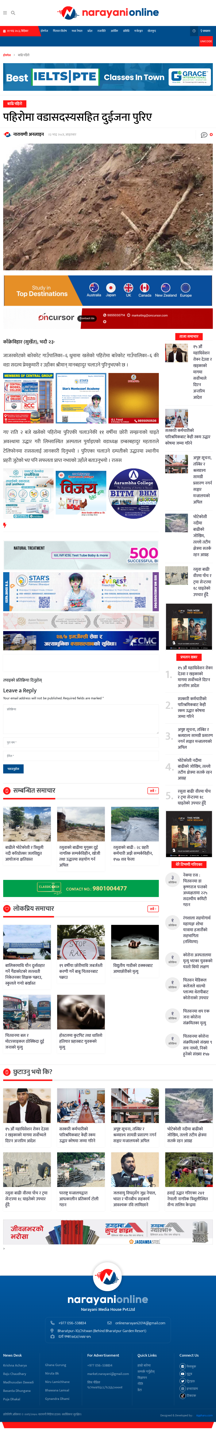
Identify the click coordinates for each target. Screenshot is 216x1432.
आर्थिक (114, 31)
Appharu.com (204, 1415)
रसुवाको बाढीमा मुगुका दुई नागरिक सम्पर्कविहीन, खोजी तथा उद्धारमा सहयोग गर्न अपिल (79, 856)
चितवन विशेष (60, 31)
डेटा (140, 1390)
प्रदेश (90, 31)
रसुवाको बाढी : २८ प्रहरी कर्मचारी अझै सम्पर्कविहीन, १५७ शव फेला (133, 853)
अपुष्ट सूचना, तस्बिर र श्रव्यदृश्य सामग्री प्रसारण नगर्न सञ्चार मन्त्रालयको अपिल (202, 480)
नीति (140, 1384)
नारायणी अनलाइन (28, 134)
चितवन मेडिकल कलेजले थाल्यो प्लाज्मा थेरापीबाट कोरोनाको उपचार (195, 989)
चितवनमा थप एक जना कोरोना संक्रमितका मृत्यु (196, 1017)
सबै (152, 791)
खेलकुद (152, 31)
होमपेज (44, 31)
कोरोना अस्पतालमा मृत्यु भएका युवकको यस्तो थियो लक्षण (197, 961)
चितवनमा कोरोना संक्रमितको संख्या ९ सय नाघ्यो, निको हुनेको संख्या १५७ (197, 1045)
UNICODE (206, 41)
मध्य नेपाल (77, 31)
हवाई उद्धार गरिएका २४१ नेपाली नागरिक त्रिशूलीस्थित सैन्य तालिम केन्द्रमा (187, 1199)
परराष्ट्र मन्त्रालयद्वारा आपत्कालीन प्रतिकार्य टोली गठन (79, 1199)
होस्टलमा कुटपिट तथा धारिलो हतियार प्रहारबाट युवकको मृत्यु (80, 1041)
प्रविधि (126, 31)
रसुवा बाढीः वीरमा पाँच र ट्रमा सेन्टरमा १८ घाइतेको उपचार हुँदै (202, 582)
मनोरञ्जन (138, 31)
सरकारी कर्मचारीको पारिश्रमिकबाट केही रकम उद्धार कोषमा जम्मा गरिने (187, 437)
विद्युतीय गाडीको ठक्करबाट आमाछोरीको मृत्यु (133, 968)
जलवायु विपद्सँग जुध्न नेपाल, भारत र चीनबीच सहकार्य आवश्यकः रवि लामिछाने (134, 1199)
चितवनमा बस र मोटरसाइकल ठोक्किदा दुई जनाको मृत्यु (24, 1041)
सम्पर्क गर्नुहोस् (146, 1372)
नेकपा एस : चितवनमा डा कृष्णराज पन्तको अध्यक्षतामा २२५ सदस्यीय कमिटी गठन (195, 890)
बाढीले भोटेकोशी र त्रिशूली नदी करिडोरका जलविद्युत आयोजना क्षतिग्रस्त (24, 853)
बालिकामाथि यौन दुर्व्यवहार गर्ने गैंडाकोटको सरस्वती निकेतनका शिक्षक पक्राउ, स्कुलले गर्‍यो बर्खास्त (25, 974)
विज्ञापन (142, 1378)
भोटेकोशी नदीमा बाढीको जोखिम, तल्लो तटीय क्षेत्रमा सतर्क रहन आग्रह (202, 535)
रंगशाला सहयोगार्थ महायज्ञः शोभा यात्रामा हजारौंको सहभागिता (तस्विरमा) (197, 930)
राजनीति (101, 31)
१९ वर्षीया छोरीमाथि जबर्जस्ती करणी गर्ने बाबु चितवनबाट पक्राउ (81, 971)
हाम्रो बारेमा (144, 1365)
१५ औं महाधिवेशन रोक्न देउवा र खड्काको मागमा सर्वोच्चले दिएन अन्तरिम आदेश (195, 676)
